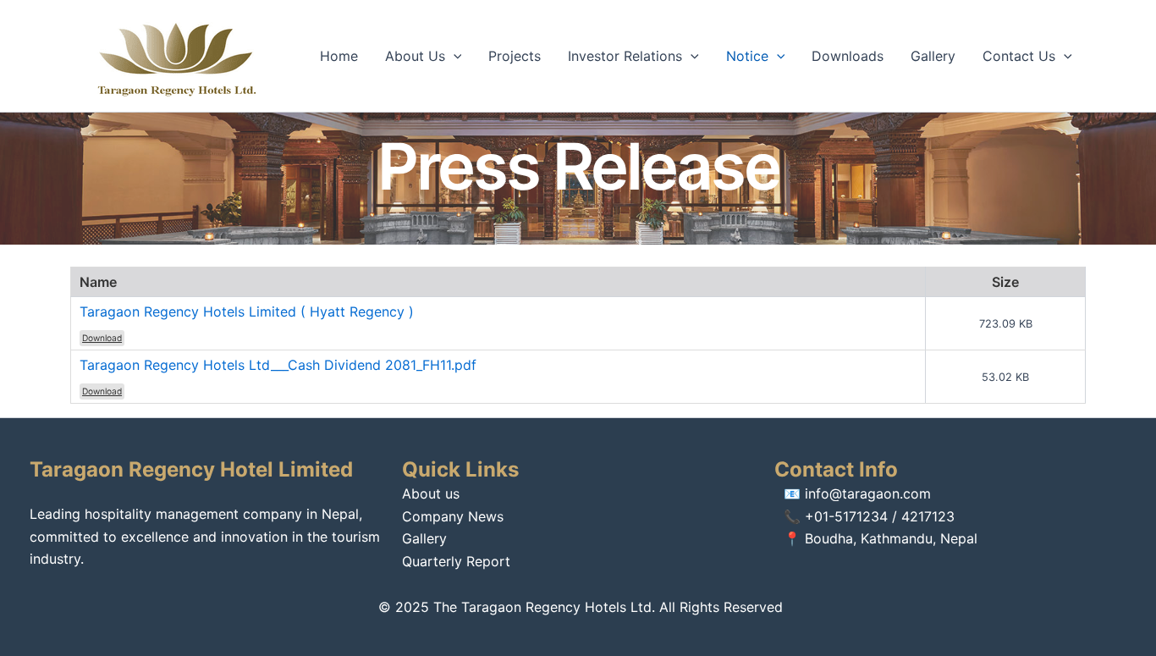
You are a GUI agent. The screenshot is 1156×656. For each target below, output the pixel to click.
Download (102, 338)
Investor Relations (625, 55)
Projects (514, 55)
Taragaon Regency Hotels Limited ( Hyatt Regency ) (247, 311)
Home (339, 55)
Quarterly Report (456, 561)
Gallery (933, 55)
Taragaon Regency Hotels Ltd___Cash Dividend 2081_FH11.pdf (278, 364)
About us (431, 493)
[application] (453, 56)
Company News (453, 516)
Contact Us (1019, 55)
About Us (415, 55)
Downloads (848, 55)
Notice (747, 55)
